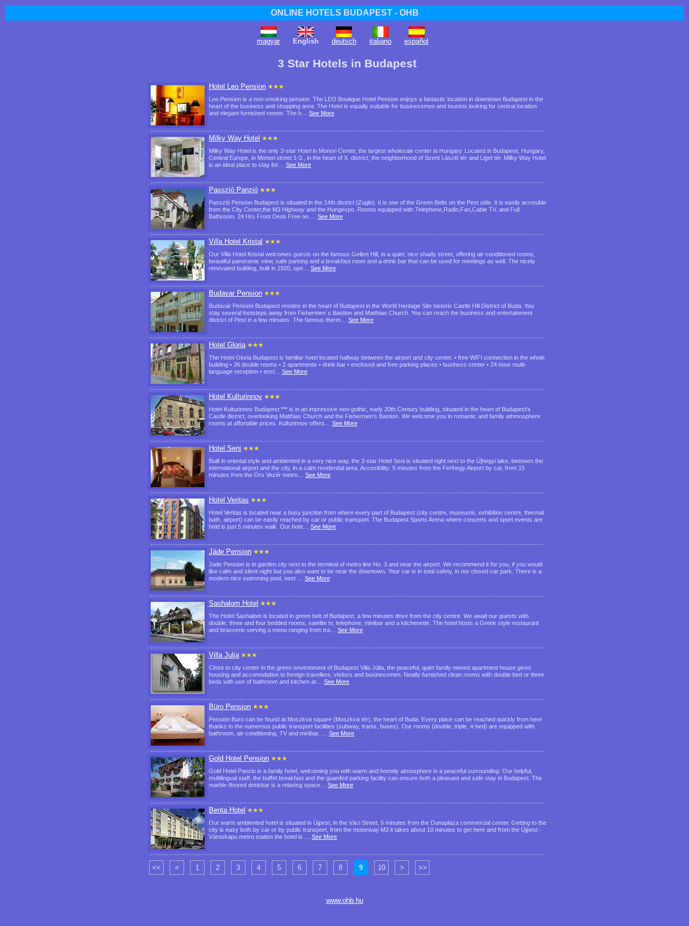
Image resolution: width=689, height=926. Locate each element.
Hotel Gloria (227, 345)
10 (381, 868)
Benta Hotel (227, 810)
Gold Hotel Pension (239, 758)
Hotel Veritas (229, 500)
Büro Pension (230, 707)
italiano (380, 41)
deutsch (344, 41)
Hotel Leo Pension (237, 86)
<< (156, 868)
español (416, 41)
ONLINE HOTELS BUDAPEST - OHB (345, 12)
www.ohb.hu (344, 900)
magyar (268, 41)
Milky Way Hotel (234, 138)
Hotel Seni (225, 448)
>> (422, 868)
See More (321, 113)
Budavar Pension (235, 293)
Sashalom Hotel (233, 603)
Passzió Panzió (233, 190)
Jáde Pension (230, 552)
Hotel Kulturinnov (235, 396)
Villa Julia (224, 655)
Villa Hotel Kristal (236, 241)
